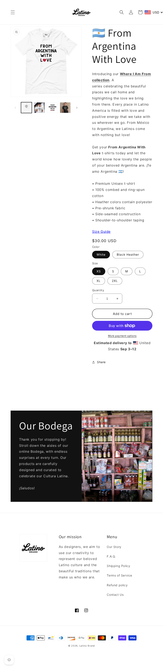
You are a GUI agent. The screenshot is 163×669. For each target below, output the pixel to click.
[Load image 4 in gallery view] (65, 107)
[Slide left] (15, 107)
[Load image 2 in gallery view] (39, 107)
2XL (115, 281)
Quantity (98, 290)
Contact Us (115, 594)
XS (99, 271)
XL (99, 281)
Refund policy (117, 585)
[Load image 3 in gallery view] (52, 107)
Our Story (114, 547)
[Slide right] (77, 107)
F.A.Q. (111, 556)
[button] (12, 12)
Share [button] (101, 362)
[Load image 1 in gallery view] (26, 107)
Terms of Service (119, 575)
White (101, 254)
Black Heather (128, 254)
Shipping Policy (118, 566)
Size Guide (101, 231)
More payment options (122, 335)
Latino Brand (87, 645)
